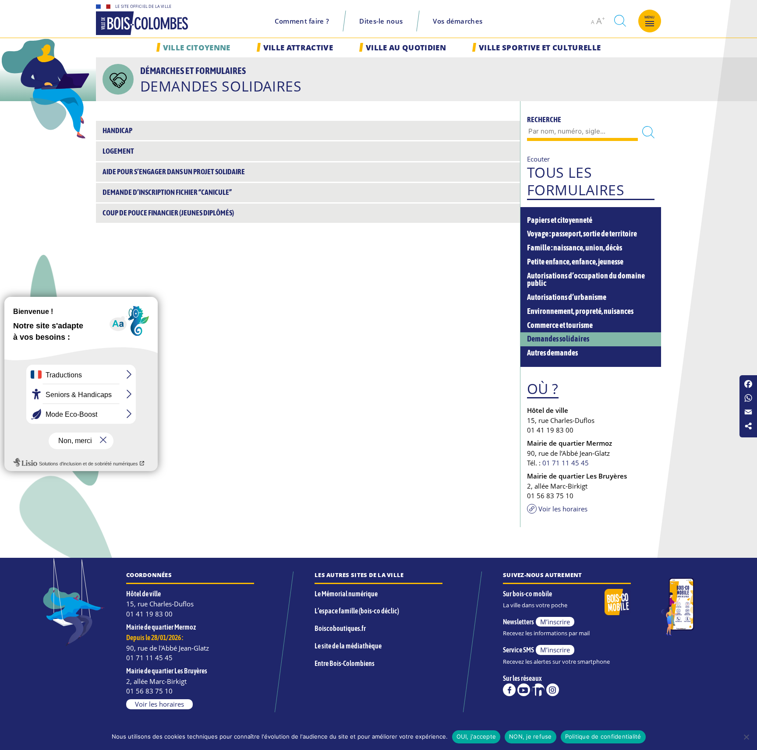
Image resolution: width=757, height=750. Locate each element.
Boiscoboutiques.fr (340, 628)
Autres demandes (552, 353)
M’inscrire (555, 621)
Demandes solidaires (558, 339)
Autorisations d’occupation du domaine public (586, 279)
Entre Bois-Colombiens (345, 663)
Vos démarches (457, 21)
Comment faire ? (302, 21)
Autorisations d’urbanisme (566, 297)
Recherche (544, 119)
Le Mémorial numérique (346, 594)
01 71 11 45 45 (565, 462)
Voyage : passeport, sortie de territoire (582, 233)
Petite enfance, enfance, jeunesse (575, 261)
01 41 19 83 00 (149, 613)
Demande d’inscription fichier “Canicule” (167, 192)
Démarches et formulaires (193, 70)
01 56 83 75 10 (149, 691)
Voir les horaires (562, 508)
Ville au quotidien (406, 47)
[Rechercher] (648, 132)
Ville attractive (298, 47)
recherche (619, 21)
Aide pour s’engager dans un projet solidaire (174, 171)
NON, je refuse (530, 736)
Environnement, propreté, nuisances (580, 311)
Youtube (523, 689)
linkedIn (538, 689)
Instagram (552, 689)
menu (649, 17)
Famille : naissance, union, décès (574, 247)
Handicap (117, 130)
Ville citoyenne (196, 47)
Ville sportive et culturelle (540, 47)
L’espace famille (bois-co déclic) (357, 611)
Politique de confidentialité (603, 736)
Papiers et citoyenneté (559, 220)
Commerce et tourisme (560, 325)
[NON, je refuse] (746, 736)
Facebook (509, 689)
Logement (118, 151)
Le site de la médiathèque (348, 646)
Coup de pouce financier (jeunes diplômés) (168, 212)
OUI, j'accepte (476, 736)
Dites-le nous (381, 21)
